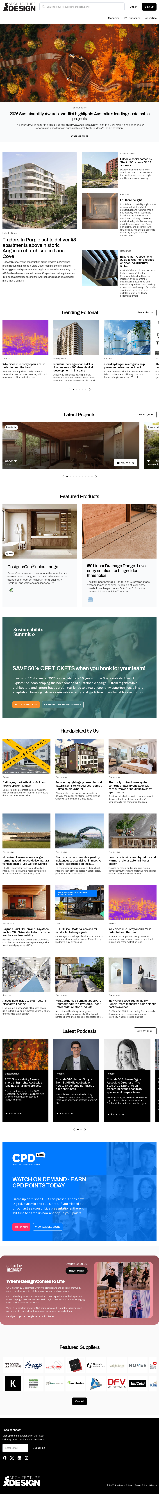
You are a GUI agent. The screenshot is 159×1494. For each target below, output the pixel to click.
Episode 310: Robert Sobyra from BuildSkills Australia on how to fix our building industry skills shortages (75, 1084)
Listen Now (15, 1113)
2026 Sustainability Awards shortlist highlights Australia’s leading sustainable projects (80, 116)
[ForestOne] (10, 590)
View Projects (145, 414)
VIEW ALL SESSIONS (48, 1227)
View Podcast (145, 1031)
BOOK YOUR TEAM (26, 704)
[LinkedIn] (19, 1458)
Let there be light (131, 200)
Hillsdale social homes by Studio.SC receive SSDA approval (136, 162)
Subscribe (135, 18)
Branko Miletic (81, 136)
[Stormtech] (90, 599)
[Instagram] (26, 1458)
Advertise (151, 18)
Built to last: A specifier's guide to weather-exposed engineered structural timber (137, 261)
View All (79, 1401)
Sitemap (153, 1485)
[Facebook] (4, 1458)
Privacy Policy (141, 1485)
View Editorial (145, 312)
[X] (12, 1458)
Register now (76, 1271)
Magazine (114, 18)
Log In (133, 6)
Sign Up (149, 6)
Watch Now (21, 1227)
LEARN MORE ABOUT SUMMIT (62, 704)
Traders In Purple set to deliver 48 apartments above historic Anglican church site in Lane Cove (39, 248)
